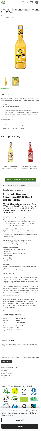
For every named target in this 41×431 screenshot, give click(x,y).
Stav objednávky (5, 375)
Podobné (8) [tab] (10, 185)
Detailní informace (6, 120)
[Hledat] (27, 2)
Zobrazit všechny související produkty (20, 180)
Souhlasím (19, 426)
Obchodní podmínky (6, 373)
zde (12, 415)
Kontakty (3, 378)
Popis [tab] (4, 185)
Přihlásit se (6, 361)
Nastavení (19, 420)
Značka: (7, 17)
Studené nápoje (21, 318)
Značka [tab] (23, 185)
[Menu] (37, 2)
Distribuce (4, 371)
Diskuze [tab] (17, 185)
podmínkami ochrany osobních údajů (28, 357)
